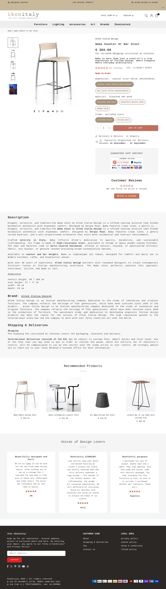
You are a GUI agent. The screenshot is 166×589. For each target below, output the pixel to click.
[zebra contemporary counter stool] (64, 394)
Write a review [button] (126, 196)
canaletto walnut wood (132, 102)
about (86, 539)
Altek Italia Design (106, 39)
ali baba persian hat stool (102, 415)
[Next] (83, 72)
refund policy (129, 549)
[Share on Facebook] (34, 111)
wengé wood (102, 108)
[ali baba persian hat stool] (102, 394)
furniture (40, 24)
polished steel (104, 120)
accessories (78, 24)
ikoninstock (122, 24)
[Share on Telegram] (53, 111)
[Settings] (151, 15)
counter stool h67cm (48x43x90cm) (114, 84)
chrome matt (123, 120)
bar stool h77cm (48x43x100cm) (113, 91)
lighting (58, 24)
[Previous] (24, 72)
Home (10, 31)
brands (104, 24)
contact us (89, 549)
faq (85, 546)
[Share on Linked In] (48, 111)
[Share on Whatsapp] (57, 111)
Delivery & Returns (110, 136)
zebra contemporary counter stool (64, 415)
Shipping (118, 53)
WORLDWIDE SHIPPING (19, 2)
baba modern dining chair (25, 415)
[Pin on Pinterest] (43, 111)
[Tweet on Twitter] (39, 111)
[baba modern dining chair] (25, 394)
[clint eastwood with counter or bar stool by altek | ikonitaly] (13, 89)
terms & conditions (132, 546)
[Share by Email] (62, 111)
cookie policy (129, 542)
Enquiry (134, 136)
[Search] (146, 15)
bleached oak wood (106, 102)
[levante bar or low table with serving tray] (141, 394)
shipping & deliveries (95, 542)
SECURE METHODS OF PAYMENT (146, 2)
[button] (109, 15)
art (93, 24)
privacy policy (129, 539)
